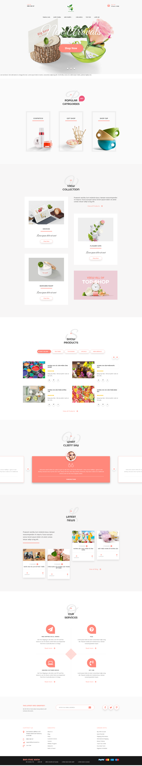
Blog (49, 734)
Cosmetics (71, 118)
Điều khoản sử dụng (52, 762)
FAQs (91, 636)
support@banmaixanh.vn (32, 742)
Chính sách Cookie (84, 762)
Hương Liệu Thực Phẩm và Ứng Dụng (83, 549)
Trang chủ (46, 17)
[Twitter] (110, 707)
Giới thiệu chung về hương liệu (108, 548)
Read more (49, 648)
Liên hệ (96, 17)
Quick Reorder (100, 734)
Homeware (38, 118)
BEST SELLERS (44, 351)
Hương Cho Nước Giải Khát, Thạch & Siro (106, 390)
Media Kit (50, 746)
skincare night (46, 286)
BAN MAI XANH (31, 759)
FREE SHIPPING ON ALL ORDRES (50, 636)
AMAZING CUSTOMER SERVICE (50, 670)
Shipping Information (102, 736)
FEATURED (58, 351)
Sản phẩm (67, 17)
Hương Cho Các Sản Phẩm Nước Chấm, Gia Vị (107, 366)
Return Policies (101, 741)
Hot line (91, 670)
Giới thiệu (57, 17)
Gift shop (104, 118)
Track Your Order (101, 743)
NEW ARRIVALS (97, 351)
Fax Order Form (101, 746)
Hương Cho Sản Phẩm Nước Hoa (56, 366)
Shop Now (71, 48)
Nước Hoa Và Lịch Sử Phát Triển (34, 566)
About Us (50, 731)
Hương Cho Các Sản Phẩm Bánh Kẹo (58, 390)
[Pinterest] (116, 707)
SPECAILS (84, 351)
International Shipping (102, 739)
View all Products (94, 206)
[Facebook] (105, 707)
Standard (33, 564)
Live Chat (28, 745)
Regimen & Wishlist (102, 748)
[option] (71, 469)
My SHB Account (101, 731)
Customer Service (52, 739)
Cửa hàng (79, 17)
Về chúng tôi (30, 762)
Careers (50, 741)
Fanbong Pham (71, 479)
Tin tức (88, 17)
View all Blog (94, 569)
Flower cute (95, 246)
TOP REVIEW (71, 351)
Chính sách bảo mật (68, 762)
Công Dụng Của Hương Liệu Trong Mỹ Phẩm (59, 567)
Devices (46, 229)
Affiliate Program (52, 743)
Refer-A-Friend (51, 748)
